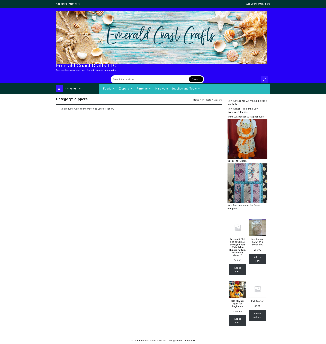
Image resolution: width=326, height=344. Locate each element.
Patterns (142, 88)
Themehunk (188, 340)
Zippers (124, 88)
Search (196, 79)
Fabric (107, 88)
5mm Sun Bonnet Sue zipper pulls (246, 116)
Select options (257, 315)
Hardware (161, 88)
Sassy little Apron (237, 161)
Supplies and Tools (184, 88)
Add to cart (237, 270)
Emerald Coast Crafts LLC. (87, 65)
